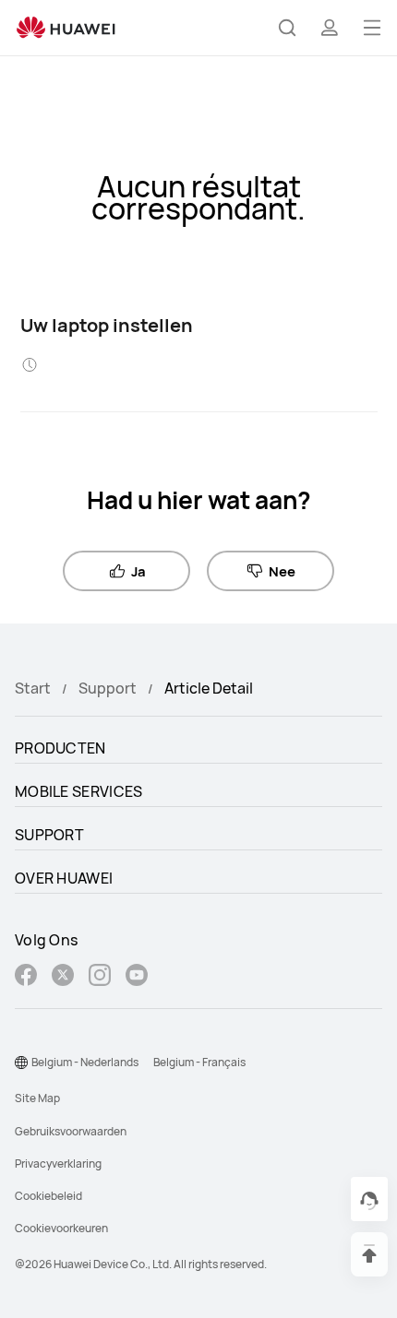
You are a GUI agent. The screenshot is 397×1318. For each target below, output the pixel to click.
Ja (138, 571)
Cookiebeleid (48, 1196)
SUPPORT (49, 834)
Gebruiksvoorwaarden (70, 1131)
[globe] (21, 1062)
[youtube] (137, 977)
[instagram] (100, 977)
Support (107, 688)
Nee (282, 571)
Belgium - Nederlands (84, 1062)
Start (33, 688)
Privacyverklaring (58, 1163)
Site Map (37, 1098)
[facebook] (26, 977)
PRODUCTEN (60, 748)
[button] (287, 28)
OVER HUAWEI (64, 878)
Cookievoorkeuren (61, 1228)
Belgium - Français (199, 1062)
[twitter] (63, 977)
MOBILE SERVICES (79, 791)
